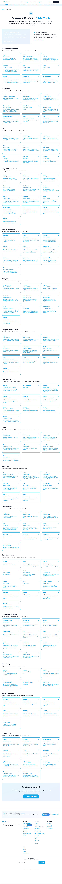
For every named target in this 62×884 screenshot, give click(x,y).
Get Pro (56, 1)
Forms (24, 835)
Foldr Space (25, 831)
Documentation (50, 828)
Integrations (37, 836)
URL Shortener (26, 828)
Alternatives (37, 828)
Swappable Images (27, 833)
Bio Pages (25, 830)
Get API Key (49, 825)
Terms (24, 849)
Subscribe (41, 862)
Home (21, 1)
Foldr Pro (27, 825)
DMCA (24, 851)
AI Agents (40, 1)
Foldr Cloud (26, 823)
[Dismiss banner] (60, 5)
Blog (35, 838)
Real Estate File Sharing (39, 833)
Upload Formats (38, 831)
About (36, 841)
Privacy (24, 848)
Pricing (26, 1)
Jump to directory (38, 40)
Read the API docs (32, 796)
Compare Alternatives (39, 826)
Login (50, 1)
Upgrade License (54, 814)
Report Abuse (26, 853)
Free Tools (37, 835)
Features (36, 823)
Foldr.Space (6, 2)
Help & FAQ (37, 840)
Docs (34, 1)
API (30, 1)
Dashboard (49, 826)
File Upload (25, 826)
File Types (37, 825)
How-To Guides (38, 830)
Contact (36, 843)
